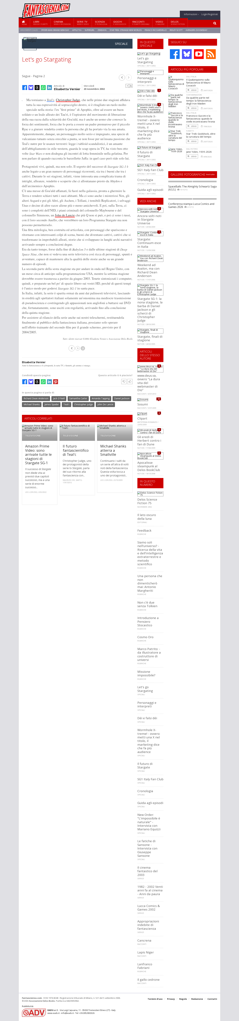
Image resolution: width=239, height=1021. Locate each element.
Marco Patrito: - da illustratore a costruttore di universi (149, 654)
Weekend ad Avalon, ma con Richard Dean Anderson (148, 270)
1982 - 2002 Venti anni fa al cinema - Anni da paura (150, 890)
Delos (178, 22)
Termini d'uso (155, 998)
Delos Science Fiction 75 (147, 501)
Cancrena (144, 940)
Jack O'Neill (59, 398)
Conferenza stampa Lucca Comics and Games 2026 (191, 205)
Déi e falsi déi (147, 96)
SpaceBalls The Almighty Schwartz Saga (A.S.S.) (192, 188)
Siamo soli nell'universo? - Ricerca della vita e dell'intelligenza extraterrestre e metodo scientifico (150, 553)
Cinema (62, 22)
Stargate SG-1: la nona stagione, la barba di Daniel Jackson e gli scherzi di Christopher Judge (150, 309)
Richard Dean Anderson (36, 398)
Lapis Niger (145, 952)
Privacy (171, 998)
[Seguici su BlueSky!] (186, 54)
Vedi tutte (210, 174)
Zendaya (102, 30)
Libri (40, 22)
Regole (183, 998)
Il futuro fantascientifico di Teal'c (76, 450)
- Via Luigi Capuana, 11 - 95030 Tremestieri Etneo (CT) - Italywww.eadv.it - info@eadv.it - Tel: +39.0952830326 (81, 1012)
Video (160, 22)
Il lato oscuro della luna (146, 516)
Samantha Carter (78, 398)
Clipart (142, 418)
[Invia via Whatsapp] (43, 87)
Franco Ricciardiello (156, 30)
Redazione (197, 998)
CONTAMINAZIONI (194, 95)
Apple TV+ (77, 30)
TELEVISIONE (33, 435)
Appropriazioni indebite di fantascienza (148, 925)
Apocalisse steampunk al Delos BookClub (148, 466)
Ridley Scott (176, 30)
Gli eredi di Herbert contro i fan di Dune (149, 440)
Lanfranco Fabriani (144, 966)
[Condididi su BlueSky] (31, 87)
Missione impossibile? (146, 673)
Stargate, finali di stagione (149, 338)
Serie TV (83, 22)
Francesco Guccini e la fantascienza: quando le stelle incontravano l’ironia (200, 118)
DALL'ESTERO (192, 149)
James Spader (51, 404)
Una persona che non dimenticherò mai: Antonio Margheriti (149, 583)
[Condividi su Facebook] (24, 87)
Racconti (140, 22)
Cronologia (145, 180)
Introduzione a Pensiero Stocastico (148, 621)
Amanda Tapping (101, 398)
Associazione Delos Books (42, 1000)
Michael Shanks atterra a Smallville (113, 450)
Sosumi (142, 404)
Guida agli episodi (150, 190)
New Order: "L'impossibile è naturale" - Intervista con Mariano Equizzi (148, 822)
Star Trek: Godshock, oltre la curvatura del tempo (200, 135)
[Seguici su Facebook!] (174, 54)
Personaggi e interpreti (146, 79)
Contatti (212, 998)
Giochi (119, 22)
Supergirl (89, 30)
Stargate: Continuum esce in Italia (149, 243)
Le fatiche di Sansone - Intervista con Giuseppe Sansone (147, 848)
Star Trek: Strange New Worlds (126, 30)
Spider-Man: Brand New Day (55, 30)
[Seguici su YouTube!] (198, 54)
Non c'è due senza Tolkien (147, 604)
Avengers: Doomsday (196, 30)
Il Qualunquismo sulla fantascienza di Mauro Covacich (198, 82)
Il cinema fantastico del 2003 (147, 871)
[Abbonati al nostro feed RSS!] (210, 54)
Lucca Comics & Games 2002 (148, 907)
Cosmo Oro (145, 637)
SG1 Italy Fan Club (150, 170)
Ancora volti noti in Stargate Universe (149, 219)
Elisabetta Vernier (67, 88)
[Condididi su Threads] (37, 87)
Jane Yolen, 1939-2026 (199, 151)
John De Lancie (105, 404)
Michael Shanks (32, 404)
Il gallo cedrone (148, 979)
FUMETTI (190, 131)
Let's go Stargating (145, 60)
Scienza (101, 22)
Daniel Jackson (122, 398)
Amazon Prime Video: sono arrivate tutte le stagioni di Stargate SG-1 (38, 454)
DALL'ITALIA (191, 76)
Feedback (144, 530)
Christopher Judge (68, 100)
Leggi (194, 90)
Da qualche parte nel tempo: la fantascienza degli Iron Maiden (198, 100)
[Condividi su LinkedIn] (49, 87)
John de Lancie (65, 215)
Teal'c (50, 100)
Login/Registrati (209, 14)
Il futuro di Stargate (145, 154)
